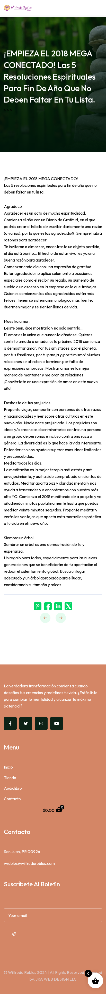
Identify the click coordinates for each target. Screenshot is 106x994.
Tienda (10, 777)
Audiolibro (13, 788)
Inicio (8, 767)
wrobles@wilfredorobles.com (29, 863)
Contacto (12, 798)
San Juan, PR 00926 (22, 851)
